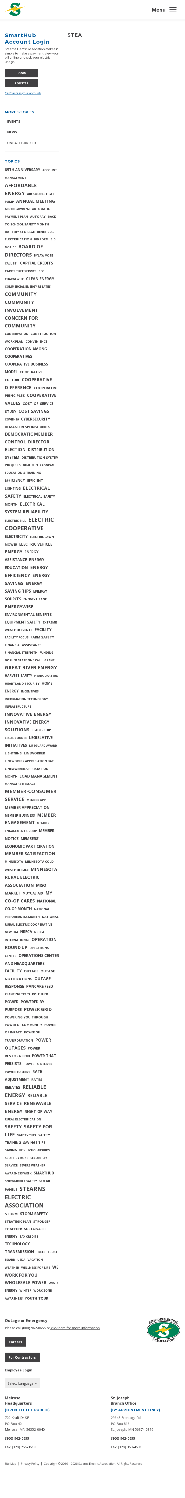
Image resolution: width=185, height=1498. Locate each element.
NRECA (26, 931)
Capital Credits (36, 263)
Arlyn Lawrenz (17, 209)
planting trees (17, 994)
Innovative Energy (28, 714)
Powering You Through (26, 1017)
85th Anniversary (22, 169)
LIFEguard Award (43, 746)
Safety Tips (26, 1135)
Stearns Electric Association (25, 1197)
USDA (21, 1260)
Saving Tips (15, 1150)
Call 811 (11, 263)
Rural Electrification (23, 1119)
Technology (17, 1243)
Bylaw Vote (43, 255)
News (12, 132)
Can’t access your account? (23, 93)
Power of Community (23, 1025)
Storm (11, 1213)
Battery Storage (20, 232)
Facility (43, 629)
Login (21, 73)
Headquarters (46, 676)
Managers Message (20, 784)
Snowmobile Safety (21, 1181)
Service (11, 1165)
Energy (13, 552)
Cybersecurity (35, 419)
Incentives (30, 691)
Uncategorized (21, 143)
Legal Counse (16, 738)
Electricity (16, 536)
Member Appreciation (27, 807)
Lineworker (34, 753)
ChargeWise (14, 279)
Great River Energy (31, 667)
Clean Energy (40, 278)
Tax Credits (29, 1236)
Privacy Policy (30, 1464)
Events (13, 121)
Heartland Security (22, 683)
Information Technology (26, 699)
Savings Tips (34, 1142)
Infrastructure (18, 707)
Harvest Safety (18, 675)
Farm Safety (42, 637)
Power (12, 1001)
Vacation (35, 1260)
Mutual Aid (33, 893)
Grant (49, 660)
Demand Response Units (27, 427)
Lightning (13, 753)
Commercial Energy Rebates (28, 287)
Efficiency (15, 480)
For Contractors (22, 1357)
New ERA (11, 932)
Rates (36, 1079)
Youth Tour (36, 1298)
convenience (36, 341)
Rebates (12, 1087)
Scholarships (38, 1150)
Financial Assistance (23, 645)
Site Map (10, 1464)
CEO (42, 271)
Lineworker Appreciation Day (29, 761)
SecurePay (38, 1158)
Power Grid (38, 1009)
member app (36, 800)
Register (21, 83)
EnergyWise (19, 606)
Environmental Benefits (28, 614)
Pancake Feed (39, 986)
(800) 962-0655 (17, 1438)
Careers (15, 1342)
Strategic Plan (18, 1221)
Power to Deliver (38, 1064)
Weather (12, 1268)
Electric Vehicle (35, 544)
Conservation (16, 334)
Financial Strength (21, 653)
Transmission (19, 1251)
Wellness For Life (35, 1268)
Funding (46, 653)
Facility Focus (16, 637)
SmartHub (44, 1173)
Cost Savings (34, 411)
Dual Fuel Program (38, 465)
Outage (31, 971)
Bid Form (41, 239)
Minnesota (14, 862)
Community (21, 294)
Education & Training (23, 473)
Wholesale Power (25, 1282)
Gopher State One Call (23, 660)
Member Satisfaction (30, 853)
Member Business (20, 815)
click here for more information (75, 1328)
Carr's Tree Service (20, 271)
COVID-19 (12, 419)
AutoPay (38, 216)
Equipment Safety (22, 622)
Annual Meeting (35, 201)
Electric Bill (15, 520)
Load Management (39, 776)
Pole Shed (40, 994)
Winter (25, 1290)
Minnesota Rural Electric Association (31, 877)
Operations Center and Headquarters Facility (32, 963)
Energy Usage (35, 599)
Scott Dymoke (16, 1158)
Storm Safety (34, 1213)
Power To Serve (17, 1072)
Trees (41, 1252)
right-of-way (38, 1111)
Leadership (41, 730)
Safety (13, 1127)
